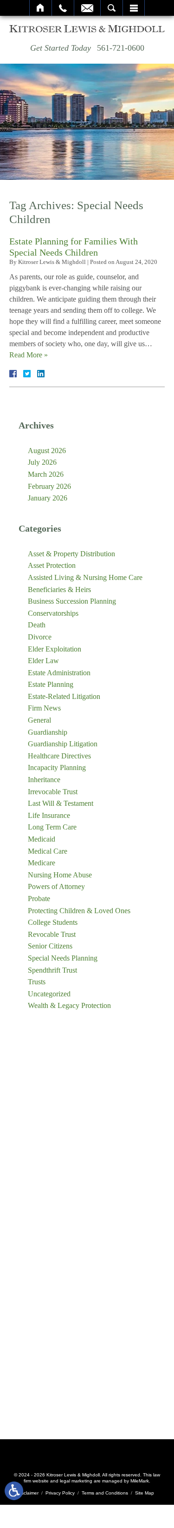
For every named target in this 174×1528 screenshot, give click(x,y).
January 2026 (47, 498)
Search (111, 8)
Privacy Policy (60, 1492)
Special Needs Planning (62, 958)
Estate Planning (50, 684)
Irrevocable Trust (52, 792)
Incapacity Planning (57, 767)
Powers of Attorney (56, 886)
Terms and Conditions (105, 1492)
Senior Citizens (50, 946)
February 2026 (49, 486)
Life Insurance (49, 815)
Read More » (28, 355)
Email (87, 8)
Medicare (41, 863)
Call (63, 8)
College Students (52, 922)
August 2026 (47, 450)
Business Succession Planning (72, 601)
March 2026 (46, 474)
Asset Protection (52, 565)
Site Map (144, 1492)
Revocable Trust (52, 934)
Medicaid (41, 839)
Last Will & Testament (60, 803)
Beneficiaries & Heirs (59, 589)
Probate (39, 898)
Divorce (40, 637)
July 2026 (42, 462)
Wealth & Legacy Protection (69, 1005)
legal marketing (76, 1480)
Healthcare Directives (59, 756)
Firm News (44, 708)
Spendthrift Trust (52, 970)
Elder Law (43, 661)
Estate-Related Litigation (64, 696)
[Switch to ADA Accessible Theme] (14, 1491)
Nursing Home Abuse (60, 875)
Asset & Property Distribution (71, 554)
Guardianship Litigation (62, 744)
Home (41, 8)
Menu (133, 8)
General (39, 720)
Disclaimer (28, 1492)
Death (36, 625)
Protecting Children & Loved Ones (79, 911)
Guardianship (47, 732)
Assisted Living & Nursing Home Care (85, 577)
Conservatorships (53, 613)
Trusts (36, 982)
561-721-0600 (120, 48)
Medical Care (47, 851)
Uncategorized (49, 994)
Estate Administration (59, 673)
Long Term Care (52, 827)
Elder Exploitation (54, 649)
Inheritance (44, 780)
